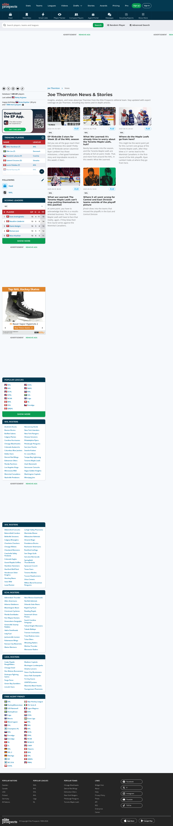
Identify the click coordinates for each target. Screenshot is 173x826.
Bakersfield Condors (12, 533)
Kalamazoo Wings (11, 640)
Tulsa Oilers (28, 639)
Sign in (147, 6)
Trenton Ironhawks (31, 632)
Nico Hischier (15, 235)
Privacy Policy (100, 795)
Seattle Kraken (30, 450)
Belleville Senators (11, 536)
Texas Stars (28, 569)
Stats (28, 5)
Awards (103, 5)
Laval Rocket (9, 585)
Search (98, 25)
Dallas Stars (9, 454)
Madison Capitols (31, 662)
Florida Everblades (11, 614)
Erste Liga (31, 718)
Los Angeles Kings (11, 467)
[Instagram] (13, 88)
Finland (4, 795)
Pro (126, 5)
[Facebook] (4, 88)
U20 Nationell (13, 708)
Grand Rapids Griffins (12, 562)
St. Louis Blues (30, 454)
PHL (29, 722)
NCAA (10, 398)
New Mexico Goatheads (33, 597)
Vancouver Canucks (32, 467)
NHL (9, 385)
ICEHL (10, 766)
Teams (39, 5)
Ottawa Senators (31, 437)
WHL (9, 402)
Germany (5, 798)
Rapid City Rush (30, 608)
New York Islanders (31, 430)
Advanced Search (141, 25)
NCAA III (30, 742)
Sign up (136, 6)
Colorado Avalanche (12, 447)
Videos (64, 5)
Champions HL (13, 728)
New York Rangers (31, 433)
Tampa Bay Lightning (32, 457)
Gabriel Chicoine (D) (14, 160)
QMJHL (10, 408)
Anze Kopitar (24, 102)
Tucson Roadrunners (32, 576)
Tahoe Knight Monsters (33, 626)
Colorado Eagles (10, 559)
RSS (96, 805)
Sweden (5, 785)
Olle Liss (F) (10, 151)
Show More (23, 241)
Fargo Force (8, 680)
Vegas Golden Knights (32, 471)
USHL (29, 385)
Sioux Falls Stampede (32, 675)
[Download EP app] (23, 121)
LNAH (29, 745)
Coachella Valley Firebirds (10, 554)
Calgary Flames (10, 437)
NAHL (29, 388)
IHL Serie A (31, 705)
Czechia (36, 156)
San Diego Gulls (30, 553)
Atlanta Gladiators (11, 604)
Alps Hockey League (35, 701)
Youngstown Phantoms (33, 689)
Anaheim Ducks (10, 427)
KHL (29, 392)
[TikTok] (22, 88)
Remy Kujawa (20, 97)
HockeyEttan (13, 712)
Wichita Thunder (30, 646)
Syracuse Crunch (31, 566)
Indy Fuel (7, 634)
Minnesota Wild (10, 471)
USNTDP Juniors (30, 682)
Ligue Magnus (33, 708)
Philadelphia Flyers (31, 440)
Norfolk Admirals (30, 601)
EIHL (29, 712)
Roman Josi (14, 231)
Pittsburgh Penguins (32, 444)
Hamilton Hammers (12, 566)
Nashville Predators (11, 477)
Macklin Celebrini (17, 221)
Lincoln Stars (9, 687)
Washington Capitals (32, 474)
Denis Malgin (15, 226)
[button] (143, 15)
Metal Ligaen (13, 722)
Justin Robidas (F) (13, 165)
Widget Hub (99, 785)
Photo (97, 798)
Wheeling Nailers (30, 643)
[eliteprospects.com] (9, 5)
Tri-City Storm (29, 679)
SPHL (10, 395)
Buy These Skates (22, 327)
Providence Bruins (31, 543)
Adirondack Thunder (12, 597)
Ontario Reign (29, 540)
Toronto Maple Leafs (32, 460)
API (96, 802)
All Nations (6, 802)
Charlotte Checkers (12, 543)
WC (9, 759)
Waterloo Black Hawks (33, 686)
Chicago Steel (9, 668)
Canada (4, 788)
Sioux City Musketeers (33, 672)
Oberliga (11, 756)
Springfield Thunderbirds (29, 561)
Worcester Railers (31, 649)
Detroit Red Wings (11, 457)
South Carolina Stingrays (30, 621)
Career (97, 812)
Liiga (29, 398)
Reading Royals (30, 611)
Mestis (10, 718)
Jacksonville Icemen (12, 637)
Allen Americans (10, 601)
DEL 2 (10, 752)
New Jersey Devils (31, 427)
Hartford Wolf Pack (11, 569)
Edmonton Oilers (10, 460)
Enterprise (99, 809)
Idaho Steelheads (11, 630)
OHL (9, 405)
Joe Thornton (54, 88)
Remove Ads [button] (84, 35)
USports (30, 749)
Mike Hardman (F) (13, 147)
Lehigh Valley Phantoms (33, 530)
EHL (9, 725)
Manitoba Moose (30, 533)
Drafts (76, 5)
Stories (91, 5)
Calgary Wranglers (11, 540)
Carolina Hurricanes (12, 440)
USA (3, 792)
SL (8, 745)
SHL (29, 395)
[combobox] (53, 25)
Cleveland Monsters (12, 550)
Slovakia (36, 160)
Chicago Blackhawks (12, 444)
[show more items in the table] (41, 171)
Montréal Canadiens (12, 474)
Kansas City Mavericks (13, 644)
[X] (8, 88)
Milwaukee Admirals (32, 536)
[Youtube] (17, 88)
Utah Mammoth (30, 464)
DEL (9, 749)
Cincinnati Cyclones (12, 611)
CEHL (29, 715)
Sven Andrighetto (17, 216)
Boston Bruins (10, 430)
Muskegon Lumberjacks (33, 665)
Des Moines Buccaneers (13, 671)
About (97, 788)
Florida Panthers (10, 464)
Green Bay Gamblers (12, 683)
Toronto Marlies (30, 572)
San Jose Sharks (30, 447)
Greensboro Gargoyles (13, 621)
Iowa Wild (8, 581)
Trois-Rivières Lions (31, 636)
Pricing (116, 5)
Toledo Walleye (30, 629)
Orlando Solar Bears (32, 604)
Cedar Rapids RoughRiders (9, 663)
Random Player (117, 25)
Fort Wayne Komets (12, 618)
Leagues (52, 5)
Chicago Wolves (10, 546)
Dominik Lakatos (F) (14, 156)
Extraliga (30, 405)
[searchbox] (53, 25)
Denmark (36, 151)
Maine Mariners (10, 647)
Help (97, 792)
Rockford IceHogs (31, 550)
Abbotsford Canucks (12, 530)
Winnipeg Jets (29, 477)
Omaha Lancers (30, 669)
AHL (34, 147)
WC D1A (11, 762)
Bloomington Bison (11, 608)
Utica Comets (29, 579)
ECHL (10, 392)
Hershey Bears (10, 578)
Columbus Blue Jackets (13, 450)
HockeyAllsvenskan (15, 705)
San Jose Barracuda (31, 557)
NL (28, 402)
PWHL (29, 762)
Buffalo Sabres (10, 433)
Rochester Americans (32, 546)
